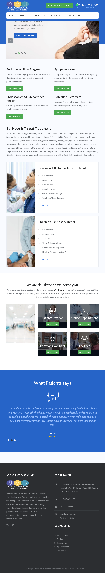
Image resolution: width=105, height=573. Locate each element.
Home (12, 15)
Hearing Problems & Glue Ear (55, 252)
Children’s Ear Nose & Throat (56, 222)
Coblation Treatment (67, 97)
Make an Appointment (59, 6)
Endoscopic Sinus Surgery (23, 69)
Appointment (63, 547)
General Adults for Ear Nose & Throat (62, 168)
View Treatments (25, 35)
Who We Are (62, 535)
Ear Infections (48, 176)
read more (43, 206)
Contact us (74, 15)
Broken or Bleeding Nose (53, 247)
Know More (15, 88)
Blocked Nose (48, 185)
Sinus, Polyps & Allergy (52, 193)
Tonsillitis (46, 238)
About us (25, 15)
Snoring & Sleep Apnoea (53, 198)
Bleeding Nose (48, 189)
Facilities (40, 15)
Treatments (56, 15)
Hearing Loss (48, 180)
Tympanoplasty (64, 69)
